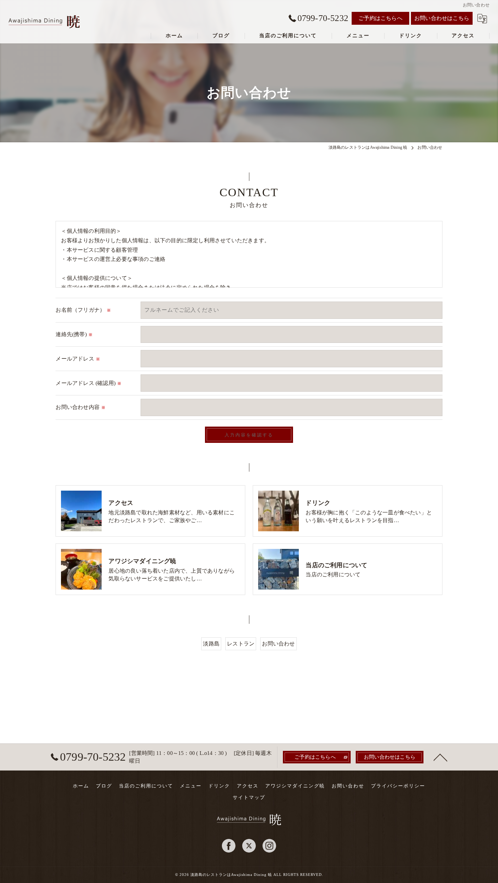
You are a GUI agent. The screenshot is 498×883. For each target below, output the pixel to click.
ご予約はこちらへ (380, 18)
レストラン (240, 643)
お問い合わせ (278, 643)
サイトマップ (249, 797)
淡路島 (211, 643)
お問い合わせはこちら (441, 18)
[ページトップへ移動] (440, 757)
